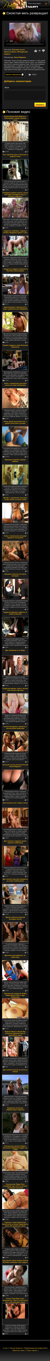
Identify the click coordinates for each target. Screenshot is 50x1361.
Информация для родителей (35, 1348)
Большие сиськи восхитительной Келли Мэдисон (15, 765)
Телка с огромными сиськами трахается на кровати (15, 537)
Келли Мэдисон (20, 57)
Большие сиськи (18, 50)
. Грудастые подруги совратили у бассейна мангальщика (15, 270)
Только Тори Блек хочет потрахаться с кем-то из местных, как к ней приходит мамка (15, 1300)
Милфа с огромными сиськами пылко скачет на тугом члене (15, 498)
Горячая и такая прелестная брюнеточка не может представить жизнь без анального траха (15, 1224)
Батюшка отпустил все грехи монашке (15, 575)
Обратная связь (18, 1350)
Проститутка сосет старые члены (15, 803)
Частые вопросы (16, 1348)
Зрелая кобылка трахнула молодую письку (15, 918)
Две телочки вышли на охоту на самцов (15, 1070)
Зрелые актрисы (10, 52)
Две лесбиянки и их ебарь (15, 650)
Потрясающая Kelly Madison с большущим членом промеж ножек (15, 118)
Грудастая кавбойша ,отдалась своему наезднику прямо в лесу (15, 232)
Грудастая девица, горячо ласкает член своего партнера (15, 689)
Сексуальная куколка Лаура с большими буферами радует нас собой (15, 1147)
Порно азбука (32, 1350)
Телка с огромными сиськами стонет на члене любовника (15, 384)
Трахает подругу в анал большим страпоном (15, 346)
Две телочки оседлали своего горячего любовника (15, 842)
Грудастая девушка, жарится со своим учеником (15, 613)
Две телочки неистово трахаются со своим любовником (15, 880)
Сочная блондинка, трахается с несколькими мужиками (15, 727)
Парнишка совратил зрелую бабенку (15, 460)
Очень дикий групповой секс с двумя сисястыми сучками (15, 422)
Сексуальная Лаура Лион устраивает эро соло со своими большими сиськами (15, 1186)
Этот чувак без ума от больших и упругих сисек (15, 155)
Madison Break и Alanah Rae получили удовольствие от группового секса (15, 1033)
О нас (5, 1348)
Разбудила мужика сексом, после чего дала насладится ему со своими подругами (15, 194)
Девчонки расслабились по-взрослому (15, 956)
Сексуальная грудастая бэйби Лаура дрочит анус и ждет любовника (15, 995)
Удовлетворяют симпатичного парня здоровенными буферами (15, 308)
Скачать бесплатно (13, 74)
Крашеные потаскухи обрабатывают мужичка (15, 1109)
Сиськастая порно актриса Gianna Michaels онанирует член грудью (15, 1261)
